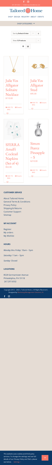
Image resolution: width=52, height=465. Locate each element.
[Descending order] (38, 33)
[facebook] (24, 2)
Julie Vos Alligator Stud (36, 85)
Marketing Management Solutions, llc (31, 292)
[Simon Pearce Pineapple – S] (38, 129)
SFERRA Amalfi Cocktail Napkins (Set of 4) (12, 154)
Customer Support (12, 211)
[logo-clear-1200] (26, 8)
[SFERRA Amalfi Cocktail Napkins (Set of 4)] (13, 129)
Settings (17, 462)
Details (19, 107)
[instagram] (28, 2)
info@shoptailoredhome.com (31, 5)
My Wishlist (9, 236)
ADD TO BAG (10, 108)
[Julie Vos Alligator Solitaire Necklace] (13, 66)
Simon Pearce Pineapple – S (37, 150)
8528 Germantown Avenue (16, 275)
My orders (8, 232)
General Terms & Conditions (17, 201)
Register (7, 229)
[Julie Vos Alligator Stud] (38, 66)
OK (45, 458)
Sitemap (7, 215)
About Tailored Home (14, 198)
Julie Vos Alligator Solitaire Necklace (12, 87)
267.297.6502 (16, 5)
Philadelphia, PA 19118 (14, 278)
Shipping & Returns (13, 208)
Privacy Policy (10, 205)
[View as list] (28, 46)
